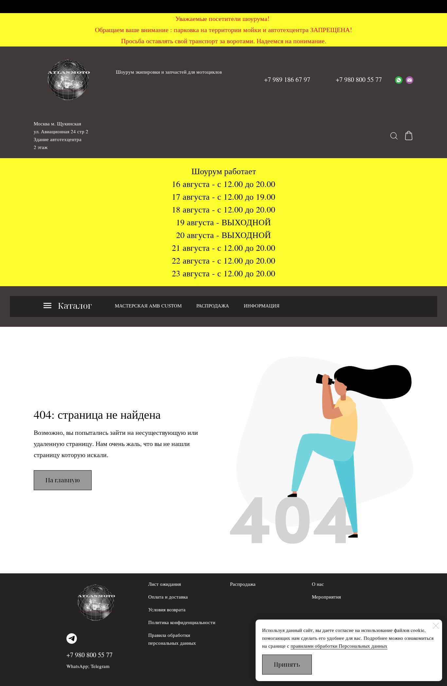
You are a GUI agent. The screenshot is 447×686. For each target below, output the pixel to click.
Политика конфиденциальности (181, 622)
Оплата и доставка (168, 596)
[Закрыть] (436, 626)
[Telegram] (71, 638)
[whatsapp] (398, 79)
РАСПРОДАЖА (212, 305)
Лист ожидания (164, 584)
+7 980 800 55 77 (89, 654)
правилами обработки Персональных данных (339, 645)
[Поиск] (394, 135)
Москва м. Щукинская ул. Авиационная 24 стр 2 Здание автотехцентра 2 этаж (61, 135)
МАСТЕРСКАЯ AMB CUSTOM (148, 305)
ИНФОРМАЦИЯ (261, 305)
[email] (409, 79)
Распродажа (243, 584)
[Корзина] (408, 135)
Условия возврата (167, 609)
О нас (318, 584)
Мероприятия (326, 596)
